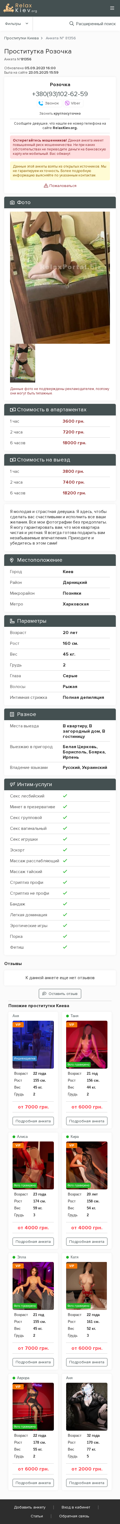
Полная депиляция (83, 697)
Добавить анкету (29, 1507)
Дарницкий (75, 582)
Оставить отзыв (63, 993)
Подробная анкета (33, 1121)
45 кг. (69, 654)
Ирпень (71, 757)
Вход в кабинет (76, 1507)
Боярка (97, 752)
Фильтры (13, 23)
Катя (73, 1257)
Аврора (22, 1378)
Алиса (22, 1137)
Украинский (94, 767)
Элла (21, 1257)
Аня (16, 1016)
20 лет (70, 632)
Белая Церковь (80, 747)
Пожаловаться (62, 185)
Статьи (37, 1516)
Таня (73, 1016)
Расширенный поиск (96, 24)
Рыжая (70, 686)
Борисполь (75, 752)
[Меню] (112, 8)
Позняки (72, 593)
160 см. (70, 643)
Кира (74, 1137)
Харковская (76, 604)
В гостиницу (84, 733)
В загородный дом (81, 728)
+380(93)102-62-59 (60, 94)
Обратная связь (74, 1516)
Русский (71, 767)
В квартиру (75, 726)
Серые (70, 676)
